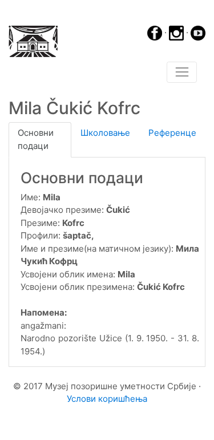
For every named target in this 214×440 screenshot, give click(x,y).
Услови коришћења (107, 398)
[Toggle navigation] (182, 72)
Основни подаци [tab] (36, 139)
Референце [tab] (172, 132)
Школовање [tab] (105, 132)
